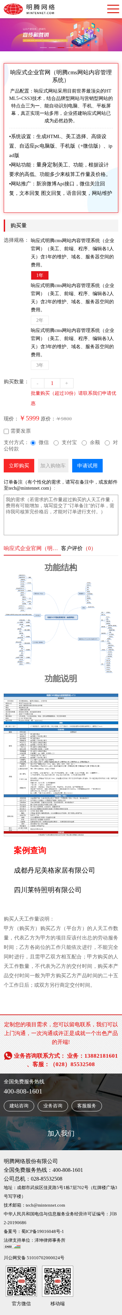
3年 (39, 365)
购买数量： (16, 381)
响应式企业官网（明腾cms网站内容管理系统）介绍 (32, 548)
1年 (39, 275)
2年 (39, 320)
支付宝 (69, 442)
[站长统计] (12, 1249)
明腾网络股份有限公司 (31, 1161)
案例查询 (30, 850)
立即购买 (19, 465)
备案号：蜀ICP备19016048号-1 (34, 1231)
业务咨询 (52, 1105)
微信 (44, 442)
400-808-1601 (23, 1091)
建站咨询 (18, 1105)
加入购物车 (53, 465)
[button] (43, 47)
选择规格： (16, 240)
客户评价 (78, 548)
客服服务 (86, 1105)
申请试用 (87, 465)
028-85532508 (46, 1179)
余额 (95, 442)
